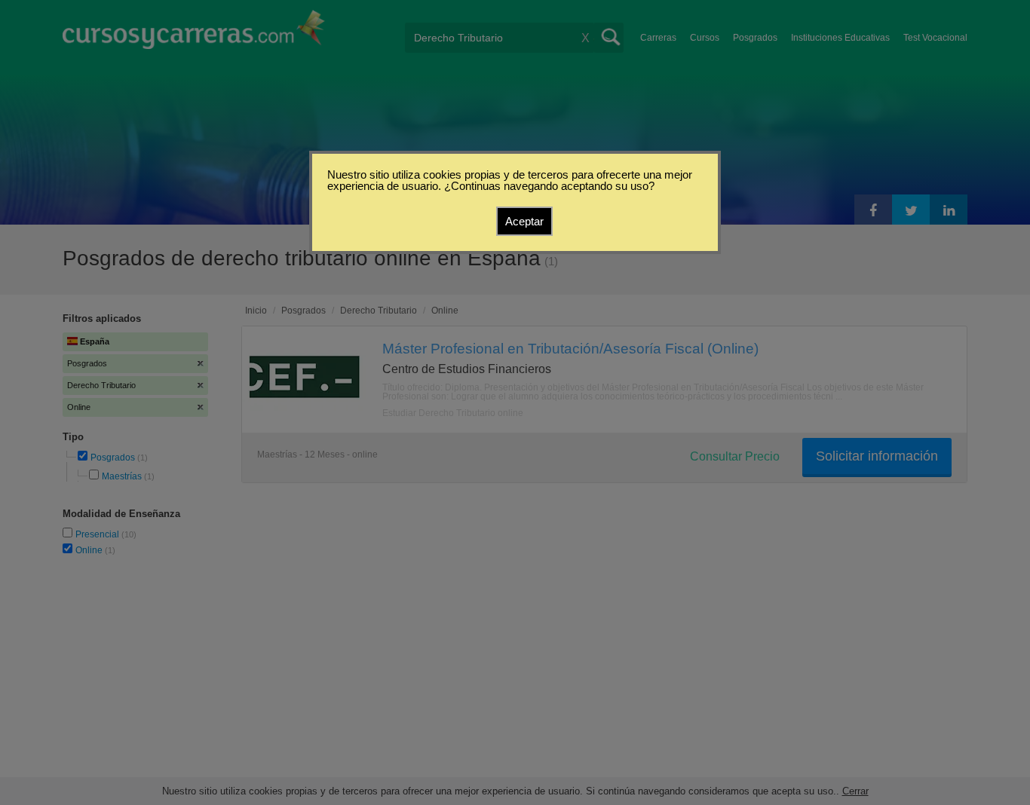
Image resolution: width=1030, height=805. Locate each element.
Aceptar (524, 221)
